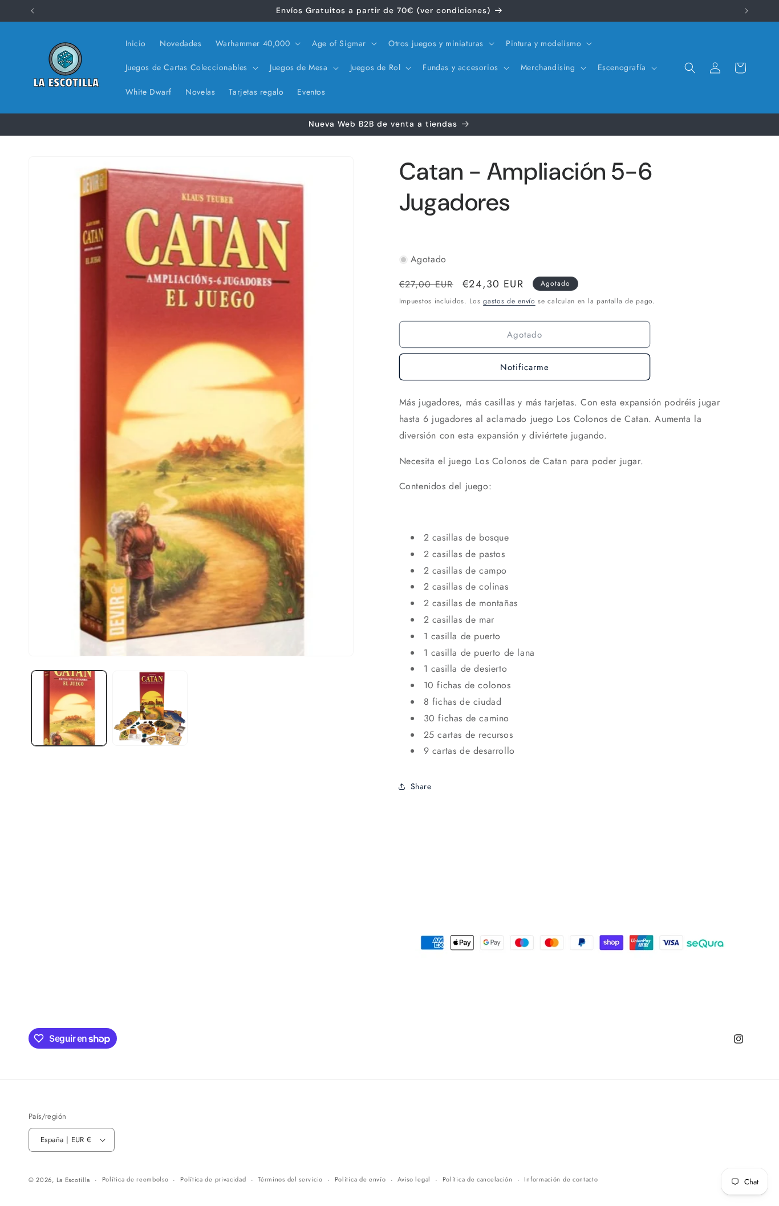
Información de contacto (561, 1179)
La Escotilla (73, 1179)
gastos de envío (509, 301)
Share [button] (421, 786)
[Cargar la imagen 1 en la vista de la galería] (69, 708)
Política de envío (360, 1179)
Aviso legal (414, 1179)
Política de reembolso (135, 1179)
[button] (257, 43)
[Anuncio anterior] (32, 11)
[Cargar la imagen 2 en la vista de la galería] (150, 708)
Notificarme (524, 367)
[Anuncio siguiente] (746, 11)
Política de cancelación (478, 1179)
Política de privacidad (213, 1179)
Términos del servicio (290, 1179)
